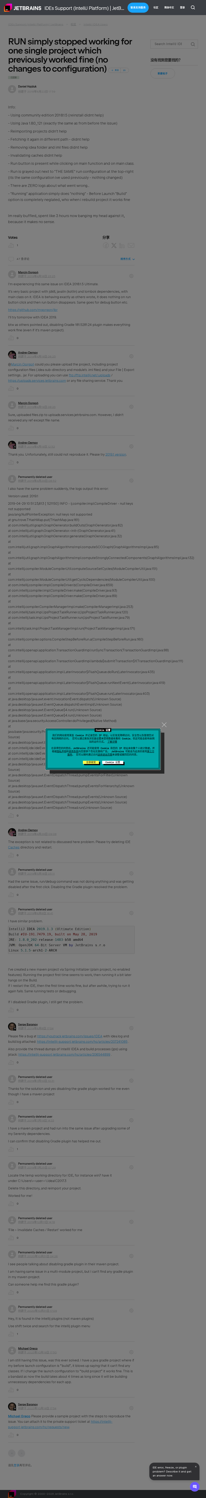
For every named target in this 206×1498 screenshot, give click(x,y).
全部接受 (91, 762)
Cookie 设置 (112, 762)
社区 (155, 7)
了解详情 (112, 741)
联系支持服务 (138, 7)
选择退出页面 (105, 754)
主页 (22, 8)
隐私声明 (61, 751)
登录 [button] (182, 7)
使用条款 (73, 751)
